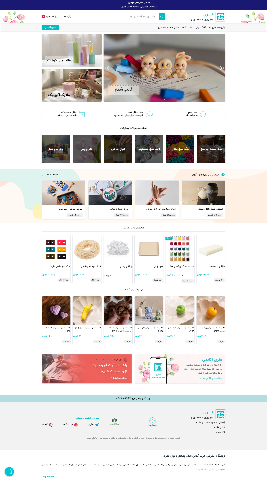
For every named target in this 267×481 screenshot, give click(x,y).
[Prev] (107, 67)
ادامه (234, 29)
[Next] (221, 67)
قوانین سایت (219, 427)
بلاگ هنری (220, 432)
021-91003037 (123, 398)
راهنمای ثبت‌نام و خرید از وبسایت (210, 422)
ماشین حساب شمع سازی (168, 27)
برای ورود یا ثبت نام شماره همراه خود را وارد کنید (243, 16)
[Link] (133, 5)
